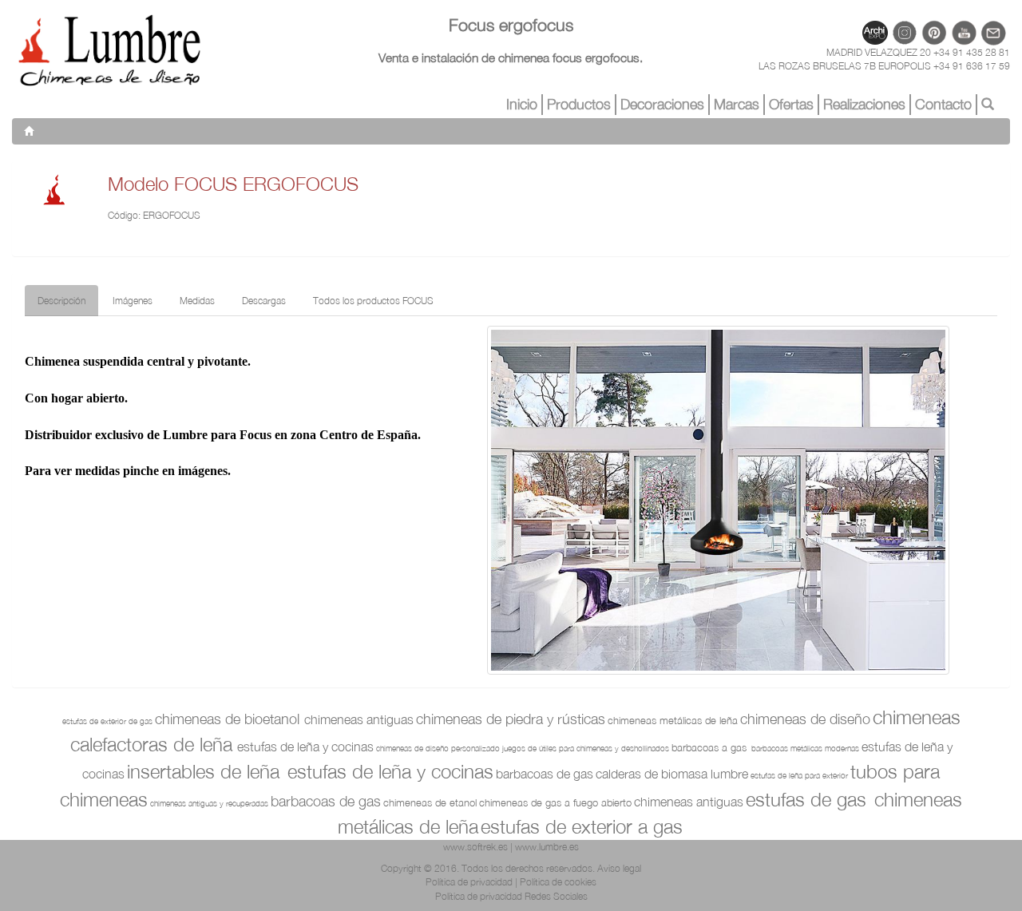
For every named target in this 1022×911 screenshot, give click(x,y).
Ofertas (791, 104)
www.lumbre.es (547, 847)
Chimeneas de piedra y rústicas (510, 719)
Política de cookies (558, 882)
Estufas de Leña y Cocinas (305, 746)
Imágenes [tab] (133, 301)
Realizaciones (864, 104)
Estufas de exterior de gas (107, 721)
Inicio (521, 104)
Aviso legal (619, 868)
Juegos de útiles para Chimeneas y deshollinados (585, 748)
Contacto (943, 104)
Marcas (736, 104)
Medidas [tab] (197, 301)
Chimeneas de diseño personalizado (438, 748)
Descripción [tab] (61, 301)
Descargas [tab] (264, 301)
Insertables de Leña (206, 771)
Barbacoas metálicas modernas (805, 748)
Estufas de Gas (809, 799)
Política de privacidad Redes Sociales (511, 896)
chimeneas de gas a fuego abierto (555, 802)
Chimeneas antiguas (359, 719)
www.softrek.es (475, 847)
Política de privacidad (469, 882)
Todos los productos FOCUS (373, 301)
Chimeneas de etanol (430, 802)
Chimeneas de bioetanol (227, 719)
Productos (579, 104)
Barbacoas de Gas (544, 773)
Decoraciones (662, 104)
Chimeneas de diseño (805, 719)
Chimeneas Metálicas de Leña (673, 720)
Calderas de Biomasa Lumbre (672, 773)
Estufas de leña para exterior (799, 775)
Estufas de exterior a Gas (582, 826)
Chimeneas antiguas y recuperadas (209, 803)
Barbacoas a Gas (709, 747)
